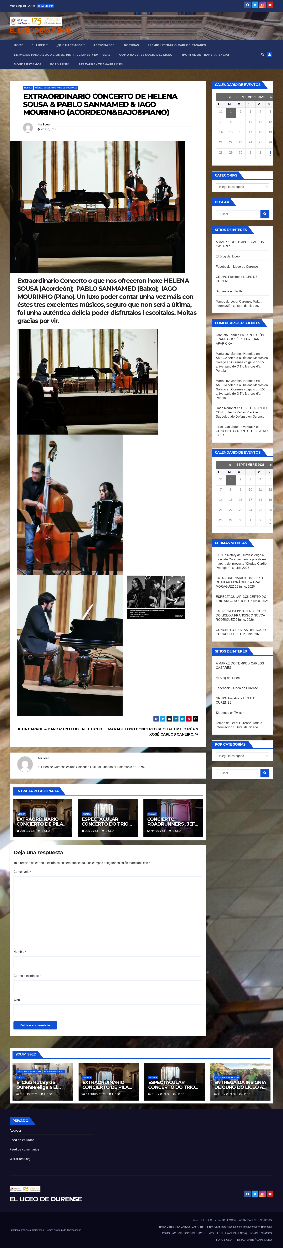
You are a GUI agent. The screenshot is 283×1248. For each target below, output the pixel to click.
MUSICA (28, 88)
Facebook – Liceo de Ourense (237, 266)
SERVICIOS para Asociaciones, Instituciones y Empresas (62, 54)
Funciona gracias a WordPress (27, 1230)
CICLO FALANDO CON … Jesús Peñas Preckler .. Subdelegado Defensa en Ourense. (241, 412)
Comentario (22, 871)
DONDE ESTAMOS (28, 64)
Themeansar (74, 1230)
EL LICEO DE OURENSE (40, 30)
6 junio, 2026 (161, 1094)
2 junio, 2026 (227, 1094)
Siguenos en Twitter (230, 291)
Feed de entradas (22, 1140)
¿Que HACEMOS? (69, 45)
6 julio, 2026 (29, 1094)
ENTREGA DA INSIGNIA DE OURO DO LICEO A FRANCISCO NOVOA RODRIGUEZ (241, 615)
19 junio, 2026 (96, 1094)
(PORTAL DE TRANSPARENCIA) (205, 54)
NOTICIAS (131, 45)
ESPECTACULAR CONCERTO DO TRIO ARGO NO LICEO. (105, 824)
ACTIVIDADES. (104, 45)
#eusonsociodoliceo (29, 1072)
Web (16, 1000)
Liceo (20, 1077)
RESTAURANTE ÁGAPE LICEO (101, 64)
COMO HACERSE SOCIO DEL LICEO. (146, 54)
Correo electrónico (27, 975)
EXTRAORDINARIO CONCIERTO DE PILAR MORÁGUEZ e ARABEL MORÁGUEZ (240, 582)
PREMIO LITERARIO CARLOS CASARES (177, 45)
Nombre (19, 951)
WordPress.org (20, 1159)
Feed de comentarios (24, 1149)
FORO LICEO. (60, 64)
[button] (262, 54)
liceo (46, 124)
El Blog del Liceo (228, 256)
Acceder (15, 1130)
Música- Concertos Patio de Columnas (56, 88)
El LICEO (38, 45)
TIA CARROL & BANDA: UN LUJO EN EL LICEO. (62, 729)
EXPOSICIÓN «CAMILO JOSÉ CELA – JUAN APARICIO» (240, 339)
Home (18, 45)
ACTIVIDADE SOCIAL (54, 1072)
